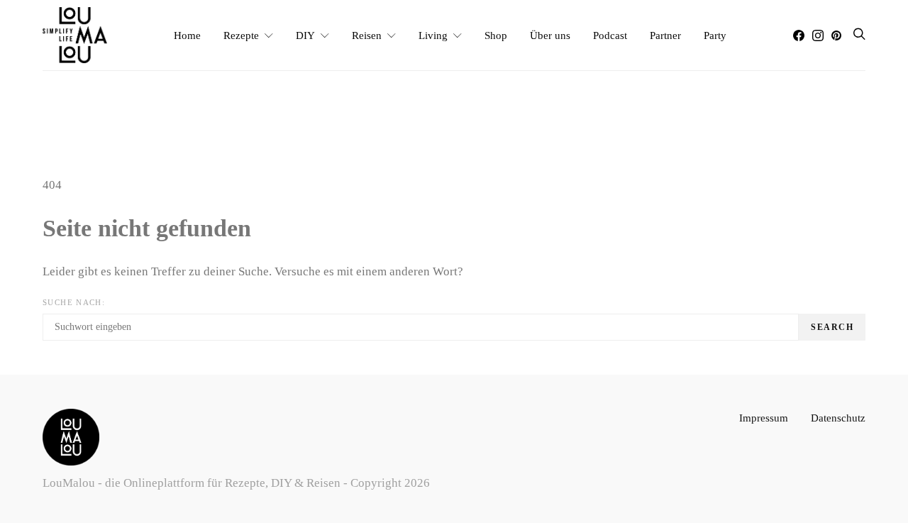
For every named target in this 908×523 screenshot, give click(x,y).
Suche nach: (74, 302)
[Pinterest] (836, 35)
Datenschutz (838, 418)
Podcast (610, 35)
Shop (496, 35)
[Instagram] (818, 35)
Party (715, 35)
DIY (305, 35)
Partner (665, 35)
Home (187, 35)
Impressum (763, 418)
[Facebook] (798, 35)
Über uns (550, 35)
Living (433, 35)
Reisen (367, 35)
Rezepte (241, 35)
